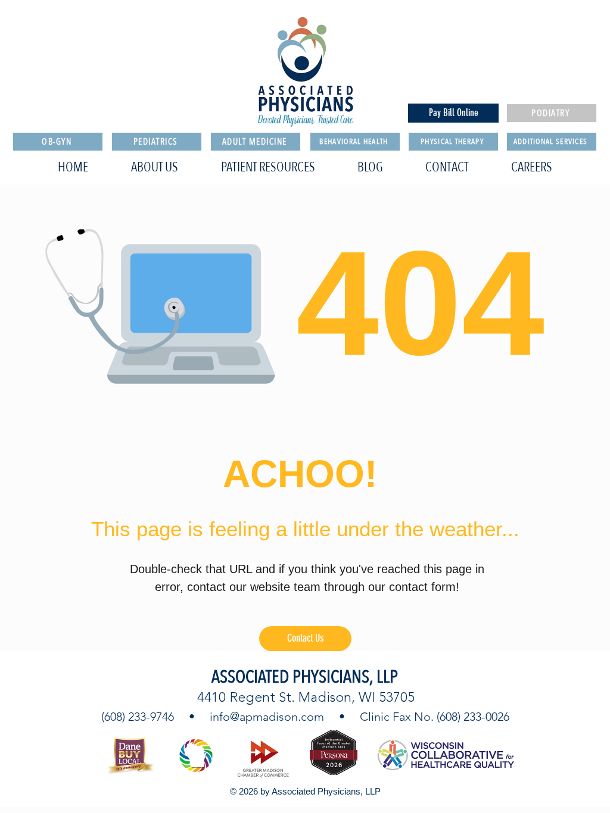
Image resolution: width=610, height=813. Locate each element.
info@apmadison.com (267, 716)
